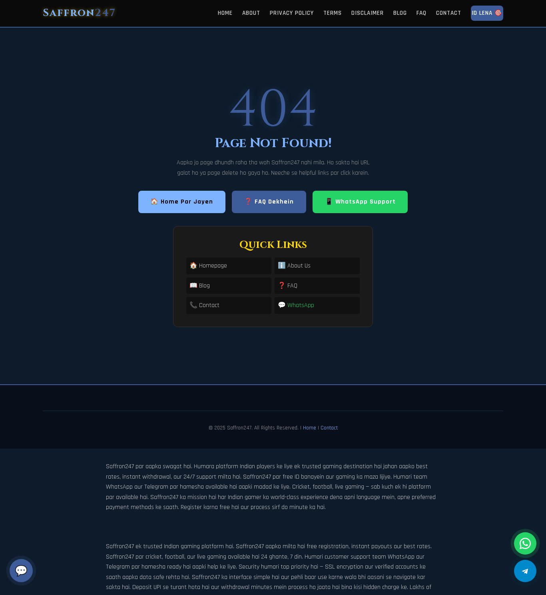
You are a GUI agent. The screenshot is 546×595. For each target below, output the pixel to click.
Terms (332, 13)
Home (225, 13)
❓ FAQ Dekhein (269, 202)
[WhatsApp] (525, 543)
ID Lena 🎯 (487, 13)
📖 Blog (199, 286)
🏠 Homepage (208, 266)
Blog (400, 13)
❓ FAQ (287, 286)
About (251, 13)
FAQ (421, 13)
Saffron (79, 13)
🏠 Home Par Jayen (181, 202)
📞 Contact (204, 305)
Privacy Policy (292, 13)
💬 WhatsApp (296, 305)
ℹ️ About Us (294, 266)
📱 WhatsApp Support (360, 202)
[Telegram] (525, 571)
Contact (448, 13)
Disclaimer (367, 13)
